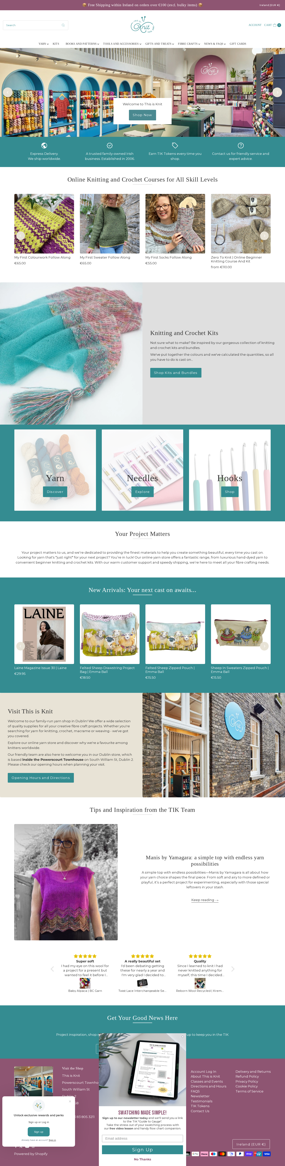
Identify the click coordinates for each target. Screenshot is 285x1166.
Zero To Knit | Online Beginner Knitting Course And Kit (236, 259)
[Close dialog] (183, 1037)
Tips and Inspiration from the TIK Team (142, 809)
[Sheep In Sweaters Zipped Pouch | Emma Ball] (241, 634)
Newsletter (200, 1096)
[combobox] (35, 25)
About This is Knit (205, 1076)
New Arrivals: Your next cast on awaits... (142, 589)
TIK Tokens (200, 1106)
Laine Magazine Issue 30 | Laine (40, 668)
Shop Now (142, 115)
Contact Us (200, 1111)
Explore (142, 491)
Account (255, 25)
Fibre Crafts (188, 43)
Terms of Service (249, 1091)
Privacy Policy (247, 1081)
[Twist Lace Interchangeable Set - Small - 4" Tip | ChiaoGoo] (142, 983)
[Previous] (8, 92)
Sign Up (142, 1149)
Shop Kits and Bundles (176, 373)
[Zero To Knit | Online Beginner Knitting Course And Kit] (241, 224)
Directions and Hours (208, 1086)
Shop (230, 491)
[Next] (277, 92)
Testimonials (201, 1101)
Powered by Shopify (31, 1154)
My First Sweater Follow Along (105, 257)
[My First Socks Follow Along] (175, 224)
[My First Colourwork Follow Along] (44, 224)
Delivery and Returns (253, 1071)
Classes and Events (207, 1081)
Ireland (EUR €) (270, 5)
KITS (56, 43)
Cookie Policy (247, 1086)
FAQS (195, 1091)
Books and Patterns (81, 43)
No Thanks (142, 1159)
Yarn (42, 43)
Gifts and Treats (158, 43)
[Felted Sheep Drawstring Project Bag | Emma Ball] (110, 634)
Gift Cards (238, 43)
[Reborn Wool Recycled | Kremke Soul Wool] (200, 983)
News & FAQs (213, 43)
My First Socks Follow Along (168, 257)
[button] (53, 969)
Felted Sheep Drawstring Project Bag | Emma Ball (107, 670)
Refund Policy (247, 1076)
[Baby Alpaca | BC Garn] (85, 983)
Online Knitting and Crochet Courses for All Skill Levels (142, 179)
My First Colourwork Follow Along (42, 257)
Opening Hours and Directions (41, 778)
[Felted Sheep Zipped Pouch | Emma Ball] (175, 634)
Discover (55, 491)
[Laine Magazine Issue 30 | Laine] (44, 634)
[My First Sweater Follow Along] (110, 224)
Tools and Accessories (121, 43)
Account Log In (203, 1071)
